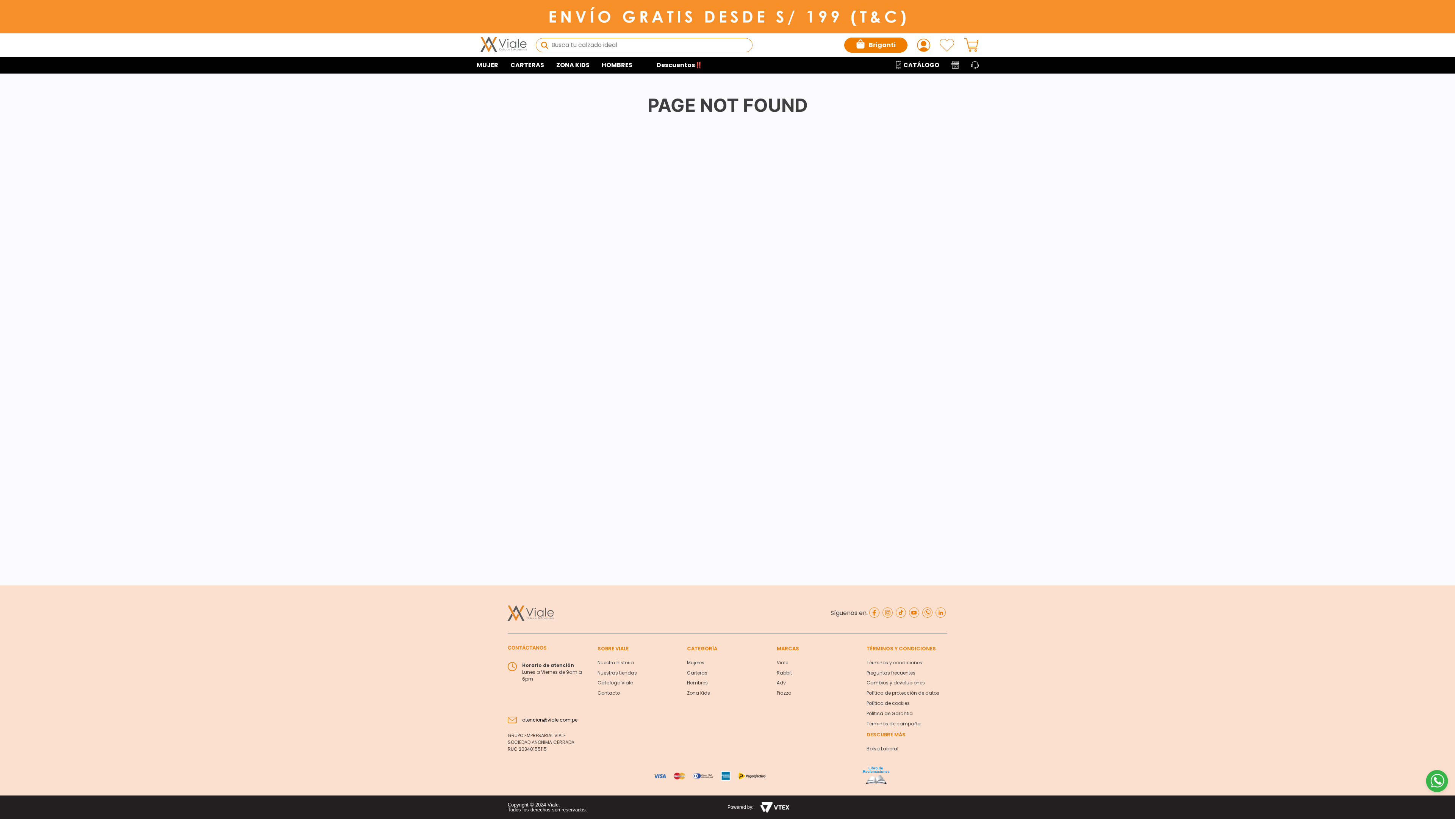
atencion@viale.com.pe (549, 720)
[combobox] (644, 45)
